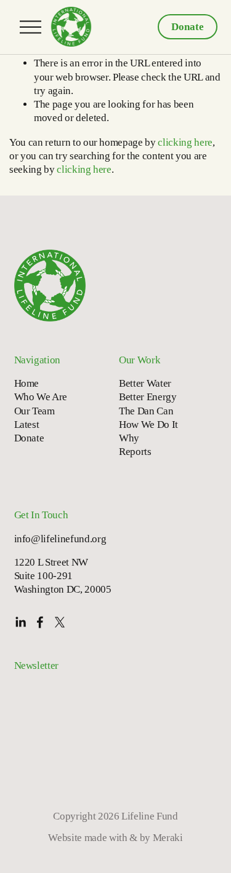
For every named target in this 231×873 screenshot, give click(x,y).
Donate (187, 27)
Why (129, 438)
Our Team (34, 411)
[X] (60, 622)
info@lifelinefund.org (60, 539)
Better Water (145, 383)
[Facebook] (40, 622)
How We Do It (148, 424)
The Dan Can (146, 411)
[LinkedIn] (20, 622)
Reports (135, 451)
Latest (26, 424)
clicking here (185, 142)
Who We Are (41, 397)
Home (26, 383)
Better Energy (148, 397)
